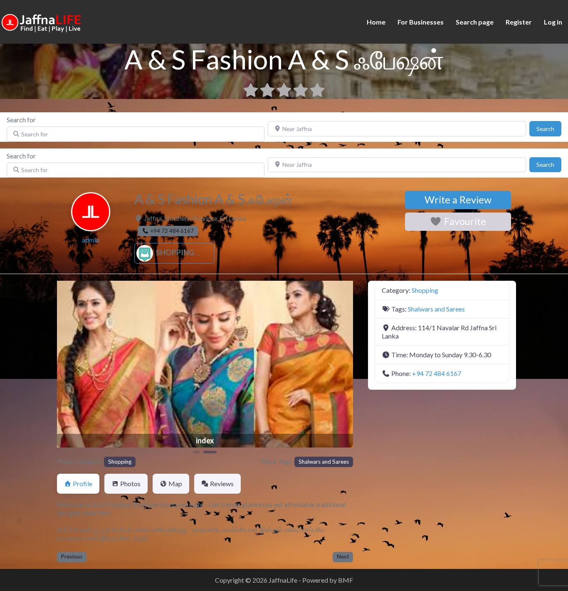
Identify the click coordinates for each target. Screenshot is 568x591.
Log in (553, 22)
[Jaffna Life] (41, 21)
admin (90, 240)
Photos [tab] (130, 483)
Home (376, 22)
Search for (21, 120)
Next (343, 556)
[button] (79, 368)
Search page (475, 22)
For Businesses (421, 22)
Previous (71, 556)
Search (548, 128)
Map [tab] (175, 483)
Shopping (174, 252)
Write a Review (458, 199)
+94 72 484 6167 (436, 373)
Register (519, 22)
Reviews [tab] (222, 483)
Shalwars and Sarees (324, 461)
